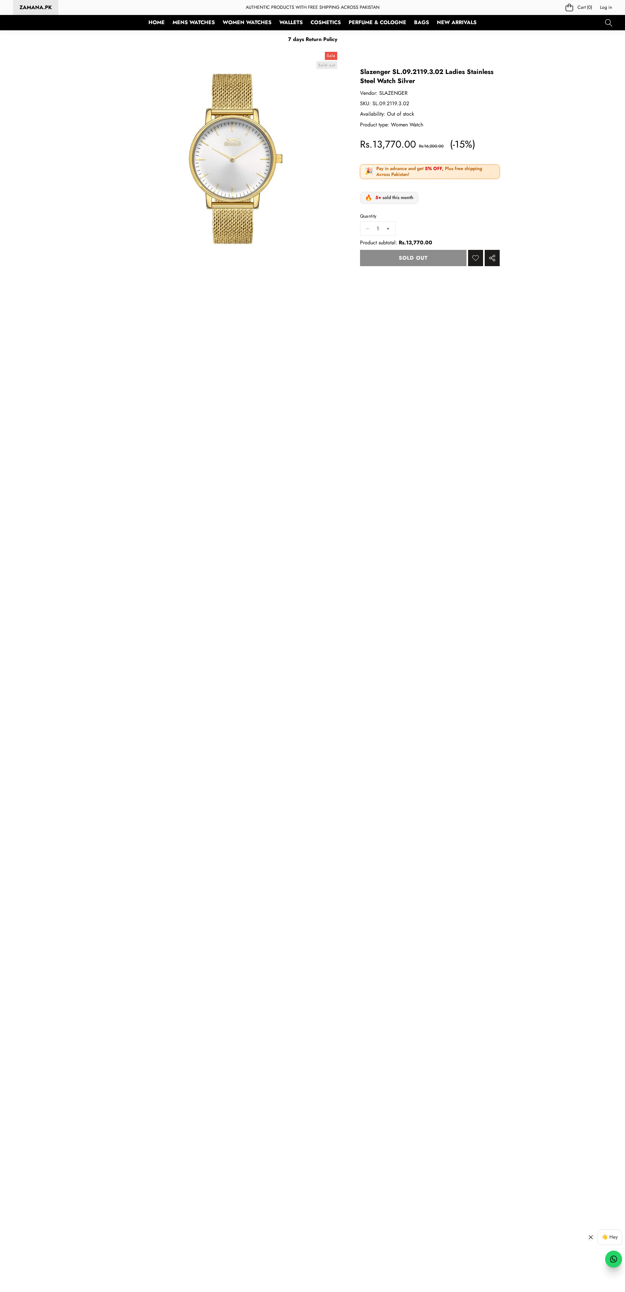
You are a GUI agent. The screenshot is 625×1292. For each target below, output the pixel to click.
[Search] (608, 22)
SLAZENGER (393, 93)
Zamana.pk (36, 7)
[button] (579, 7)
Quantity (368, 216)
